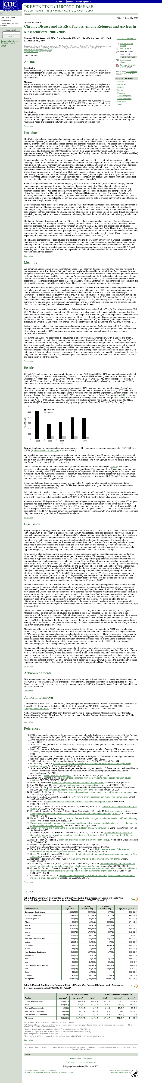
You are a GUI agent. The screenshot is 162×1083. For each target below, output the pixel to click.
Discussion (121, 93)
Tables (119, 104)
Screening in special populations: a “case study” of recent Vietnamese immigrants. (96, 792)
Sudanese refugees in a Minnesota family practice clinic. (78, 782)
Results (120, 90)
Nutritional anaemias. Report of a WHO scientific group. (84, 840)
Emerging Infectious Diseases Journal (9, 42)
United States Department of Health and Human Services (120, 1071)
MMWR (3, 46)
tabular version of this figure (46, 450)
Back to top (28, 126)
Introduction (121, 84)
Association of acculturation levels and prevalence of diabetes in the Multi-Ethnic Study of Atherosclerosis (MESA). (82, 864)
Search (11, 30)
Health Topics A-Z (90, 1062)
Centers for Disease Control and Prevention (40, 1070)
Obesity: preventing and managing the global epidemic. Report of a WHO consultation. (69, 828)
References (121, 101)
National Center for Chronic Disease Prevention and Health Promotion (49, 1072)
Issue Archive (5, 20)
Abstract (120, 81)
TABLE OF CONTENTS (126, 39)
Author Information (124, 99)
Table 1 (124, 395)
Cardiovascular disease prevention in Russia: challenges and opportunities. (77, 801)
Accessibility (87, 1058)
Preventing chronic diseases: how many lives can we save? (100, 797)
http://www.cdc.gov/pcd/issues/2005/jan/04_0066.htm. (68, 790)
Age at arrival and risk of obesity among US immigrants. (94, 859)
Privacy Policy (75, 1058)
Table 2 (113, 466)
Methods (120, 87)
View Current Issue (7, 17)
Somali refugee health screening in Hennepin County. (77, 785)
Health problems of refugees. (57, 775)
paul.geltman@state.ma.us (36, 708)
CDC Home (70, 1062)
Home (27, 14)
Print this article (125, 48)
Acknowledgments (124, 96)
